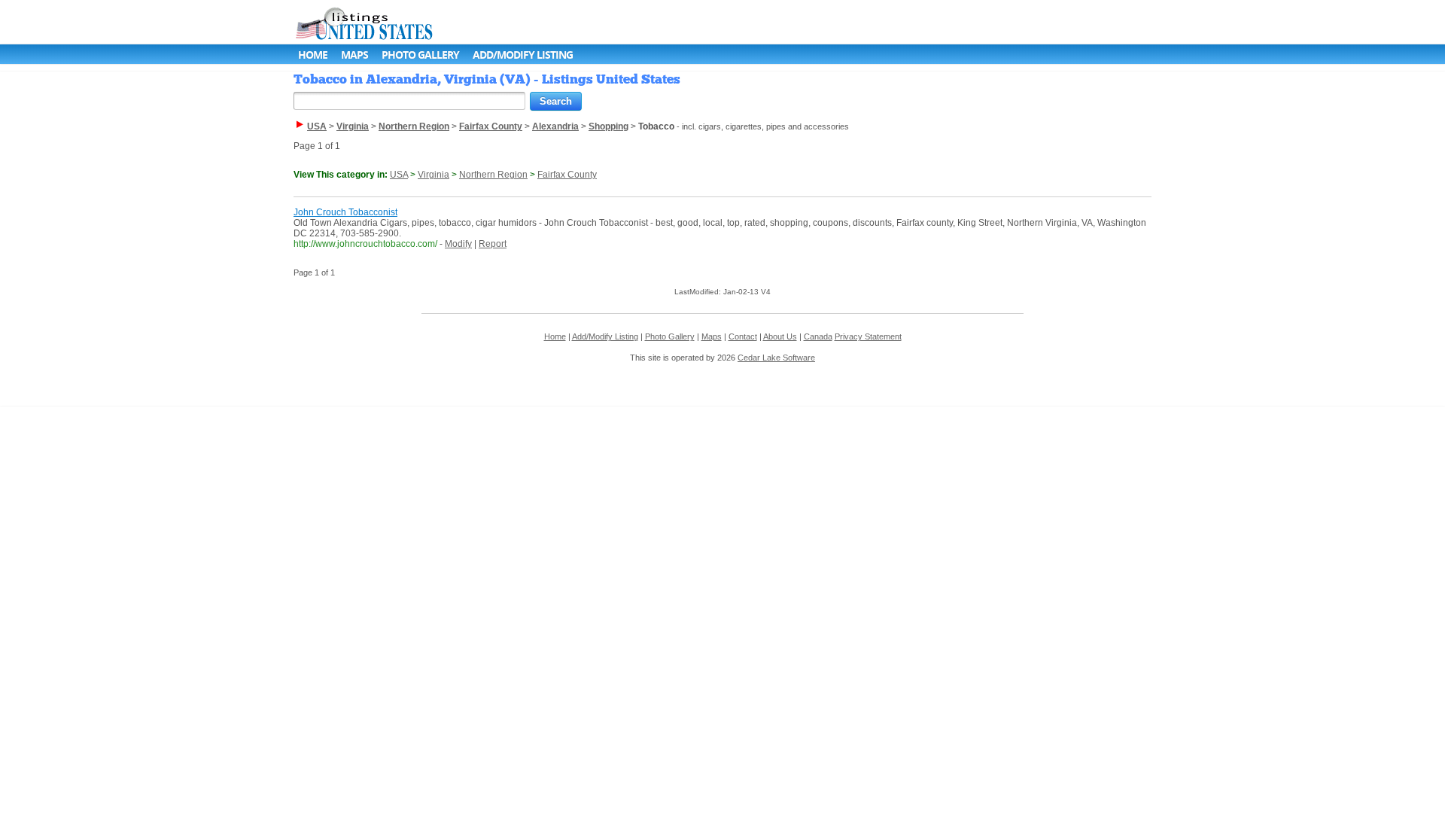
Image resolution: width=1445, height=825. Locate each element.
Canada (818, 336)
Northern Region (493, 174)
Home (312, 54)
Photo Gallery (420, 54)
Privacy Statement (868, 336)
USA (399, 174)
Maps (354, 54)
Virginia (433, 174)
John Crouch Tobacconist (345, 212)
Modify (458, 244)
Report (493, 244)
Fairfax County (567, 174)
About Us (780, 336)
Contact (743, 336)
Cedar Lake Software (776, 357)
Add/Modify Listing (523, 54)
